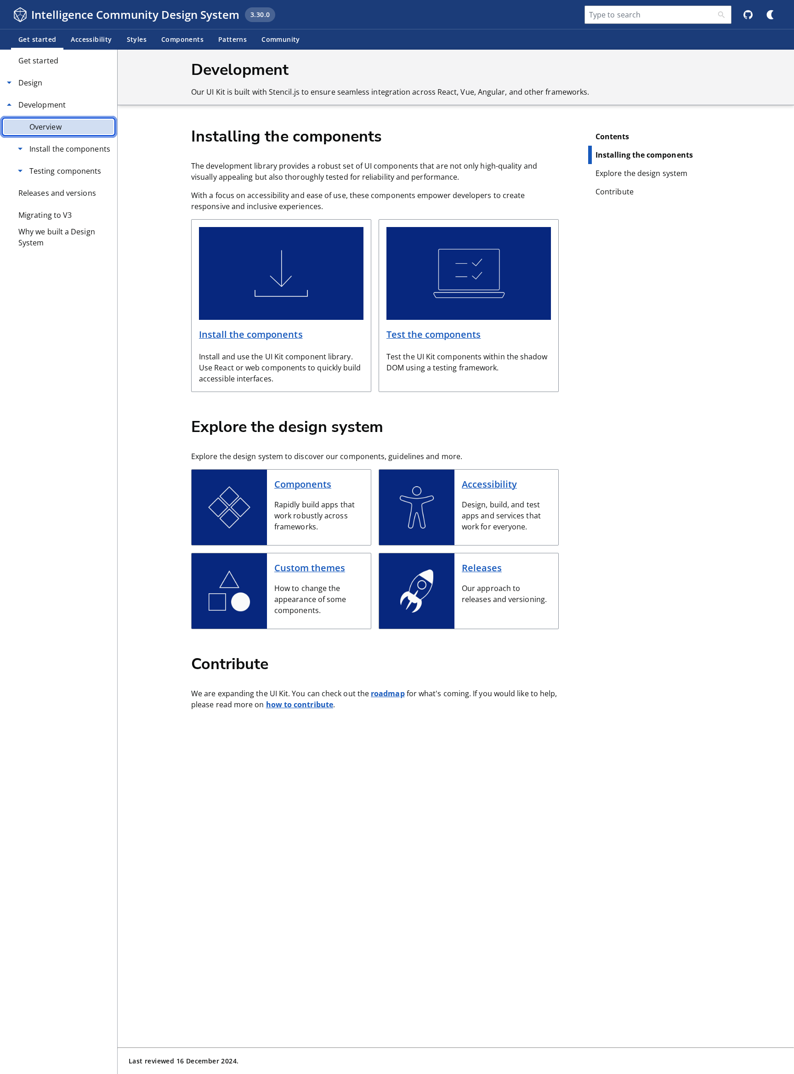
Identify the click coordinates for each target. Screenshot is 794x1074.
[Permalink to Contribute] (283, 663)
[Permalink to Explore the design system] (398, 426)
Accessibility (91, 39)
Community (280, 39)
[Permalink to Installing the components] (397, 135)
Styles (137, 39)
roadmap (388, 693)
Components (182, 39)
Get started (37, 39)
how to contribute (299, 704)
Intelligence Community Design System (135, 14)
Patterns (232, 39)
